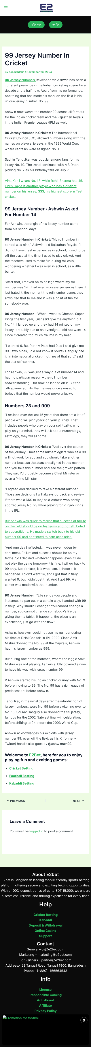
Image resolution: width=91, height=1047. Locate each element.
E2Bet (35, 754)
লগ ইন (55, 24)
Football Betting (21, 776)
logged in (36, 831)
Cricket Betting (46, 915)
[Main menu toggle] (5, 8)
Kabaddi (45, 920)
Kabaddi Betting (21, 783)
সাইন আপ (36, 24)
